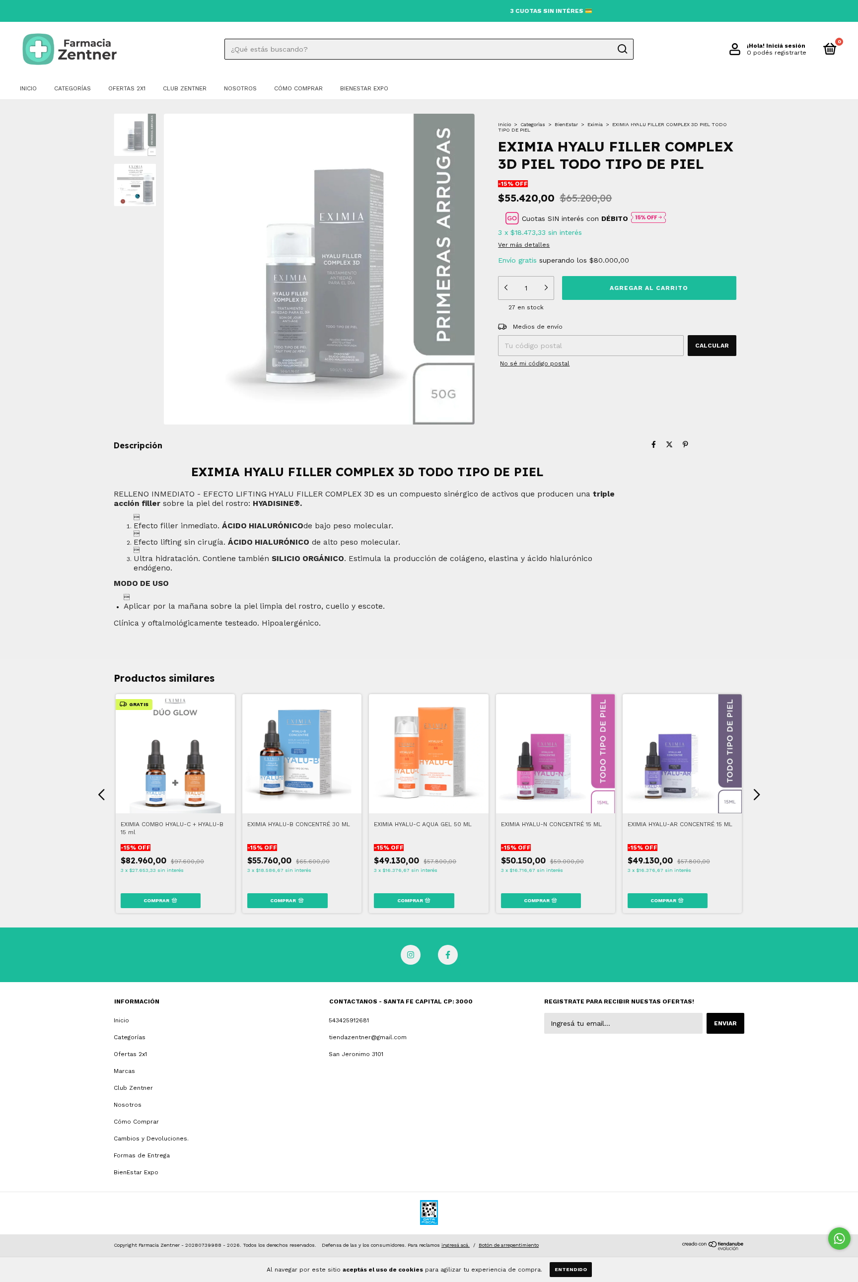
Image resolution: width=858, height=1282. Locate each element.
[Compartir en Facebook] (653, 444)
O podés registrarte (776, 52)
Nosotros (240, 88)
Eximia (595, 124)
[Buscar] (622, 49)
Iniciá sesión (785, 45)
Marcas (124, 1071)
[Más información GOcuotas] (648, 218)
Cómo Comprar (298, 88)
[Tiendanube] (713, 1248)
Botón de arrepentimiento (509, 1245)
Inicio (28, 88)
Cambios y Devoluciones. (151, 1138)
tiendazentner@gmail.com (368, 1037)
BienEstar (566, 124)
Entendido (571, 1269)
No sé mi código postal (535, 363)
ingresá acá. (455, 1245)
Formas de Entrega (142, 1155)
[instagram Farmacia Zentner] (411, 955)
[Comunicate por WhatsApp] (839, 1238)
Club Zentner (185, 88)
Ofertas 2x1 (126, 88)
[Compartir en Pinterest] (685, 444)
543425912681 (349, 1020)
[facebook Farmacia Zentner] (448, 955)
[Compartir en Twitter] (669, 444)
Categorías (72, 88)
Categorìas (532, 124)
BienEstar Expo (364, 88)
